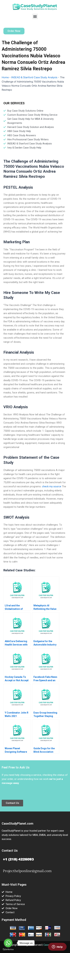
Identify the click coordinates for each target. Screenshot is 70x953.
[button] (35, 16)
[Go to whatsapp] (8, 943)
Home (5, 77)
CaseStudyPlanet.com (17, 823)
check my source (51, 486)
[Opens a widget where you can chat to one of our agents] (57, 947)
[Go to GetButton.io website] (8, 949)
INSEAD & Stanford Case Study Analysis (34, 77)
